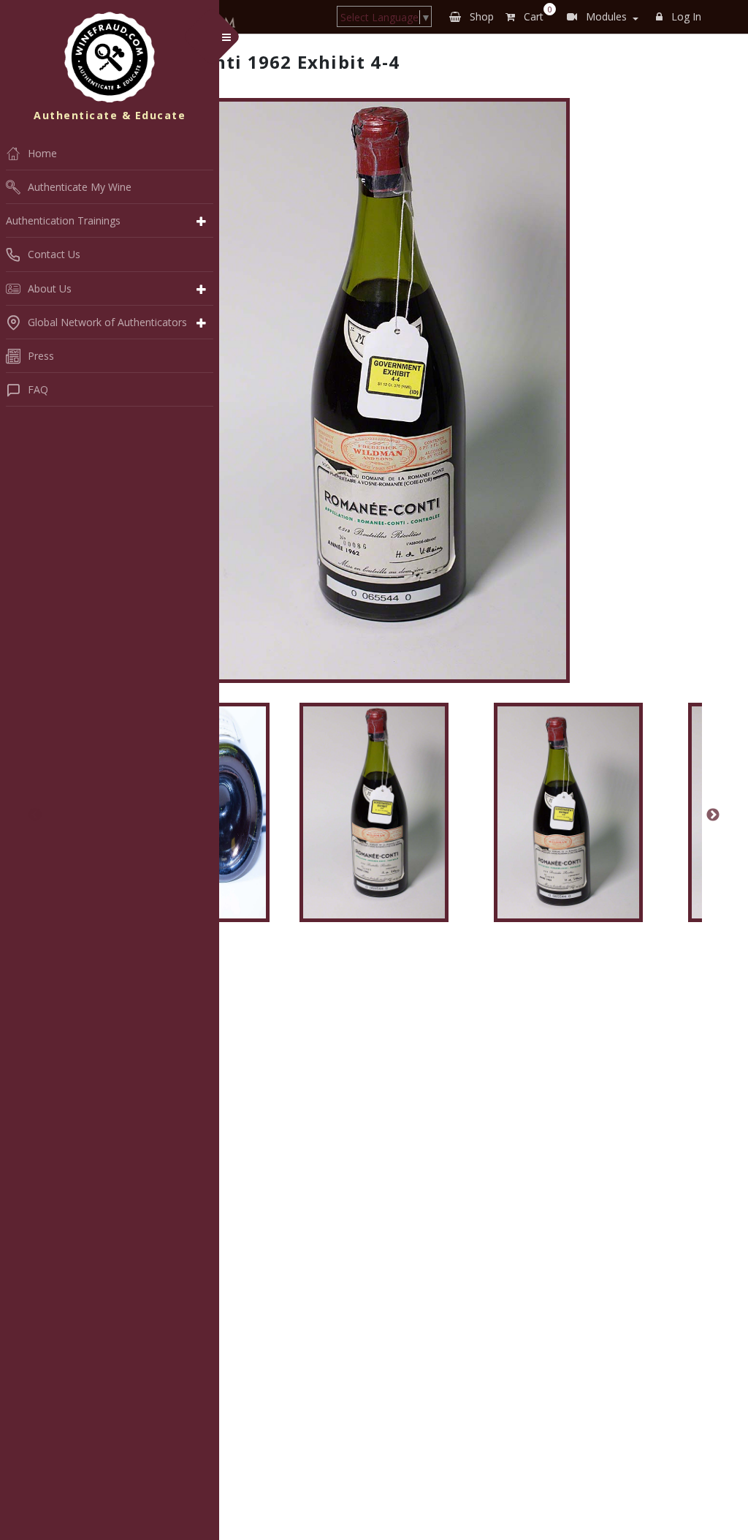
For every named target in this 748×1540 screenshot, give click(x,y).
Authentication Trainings (63, 220)
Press (41, 356)
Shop (480, 16)
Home (42, 153)
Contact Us (54, 254)
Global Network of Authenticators (107, 322)
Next (713, 815)
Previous (35, 815)
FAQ (38, 389)
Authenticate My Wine (79, 187)
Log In (684, 16)
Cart (535, 14)
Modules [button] (605, 16)
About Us (50, 288)
